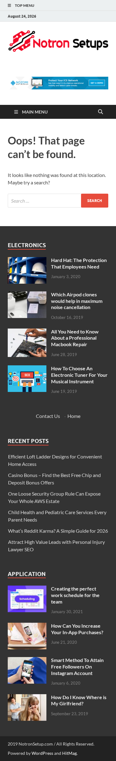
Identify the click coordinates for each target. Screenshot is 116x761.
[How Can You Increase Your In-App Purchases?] (27, 626)
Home (73, 416)
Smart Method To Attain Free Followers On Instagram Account (77, 666)
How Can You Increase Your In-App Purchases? (77, 629)
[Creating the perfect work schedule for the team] (27, 589)
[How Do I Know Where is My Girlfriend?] (27, 698)
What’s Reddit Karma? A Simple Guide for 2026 (58, 531)
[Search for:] (58, 201)
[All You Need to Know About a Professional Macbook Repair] (27, 332)
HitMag (69, 753)
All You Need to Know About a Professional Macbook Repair (75, 338)
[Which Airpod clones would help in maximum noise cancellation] (27, 295)
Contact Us (48, 416)
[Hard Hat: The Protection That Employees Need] (27, 261)
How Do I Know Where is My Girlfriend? (78, 700)
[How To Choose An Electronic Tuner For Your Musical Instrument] (27, 369)
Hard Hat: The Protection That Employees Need (79, 263)
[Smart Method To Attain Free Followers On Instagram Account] (27, 661)
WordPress (42, 753)
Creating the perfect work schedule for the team (75, 595)
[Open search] (100, 112)
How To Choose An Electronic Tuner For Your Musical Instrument (79, 374)
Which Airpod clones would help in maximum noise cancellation (76, 300)
